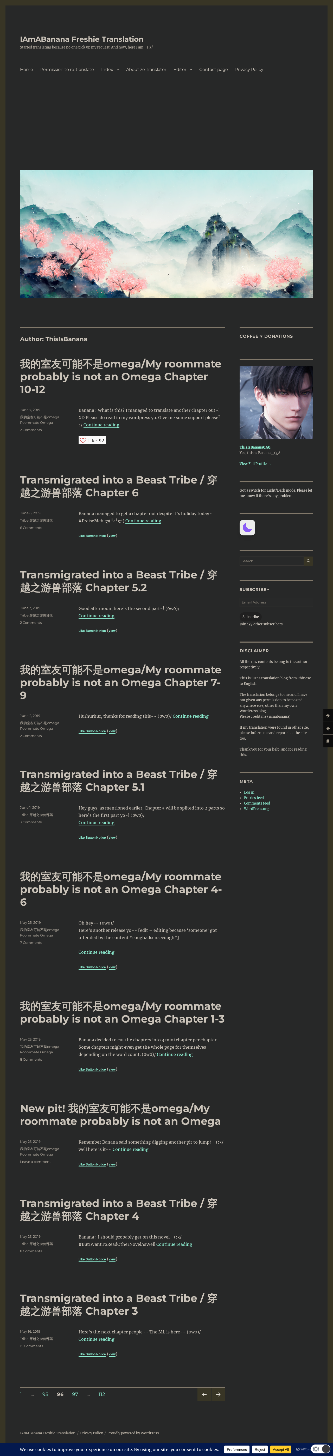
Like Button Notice (92, 535)
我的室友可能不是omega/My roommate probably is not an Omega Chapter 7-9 (120, 682)
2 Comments (31, 430)
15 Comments (31, 1346)
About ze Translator (146, 69)
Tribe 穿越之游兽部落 (36, 520)
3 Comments (31, 822)
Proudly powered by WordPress (133, 1433)
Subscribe (250, 617)
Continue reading (101, 424)
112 (103, 1394)
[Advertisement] (167, 126)
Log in (249, 792)
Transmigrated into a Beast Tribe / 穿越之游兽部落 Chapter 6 (118, 486)
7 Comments (31, 942)
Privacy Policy (249, 69)
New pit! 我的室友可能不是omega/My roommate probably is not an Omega (120, 1114)
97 (77, 1394)
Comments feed (257, 803)
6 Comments (31, 527)
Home (26, 69)
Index (107, 69)
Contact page (213, 69)
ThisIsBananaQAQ (255, 447)
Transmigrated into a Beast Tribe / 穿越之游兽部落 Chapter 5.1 (118, 780)
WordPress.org (256, 809)
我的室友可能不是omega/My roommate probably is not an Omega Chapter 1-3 (122, 1012)
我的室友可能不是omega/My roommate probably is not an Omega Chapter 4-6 (121, 889)
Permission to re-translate (67, 69)
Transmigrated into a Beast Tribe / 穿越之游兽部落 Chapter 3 (118, 1304)
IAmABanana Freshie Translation (82, 39)
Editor (180, 69)
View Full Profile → (255, 464)
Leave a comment (35, 1161)
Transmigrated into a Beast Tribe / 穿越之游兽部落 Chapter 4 (118, 1209)
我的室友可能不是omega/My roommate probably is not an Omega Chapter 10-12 (120, 376)
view (112, 535)
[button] (247, 527)
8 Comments (31, 1059)
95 (47, 1394)
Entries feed (254, 798)
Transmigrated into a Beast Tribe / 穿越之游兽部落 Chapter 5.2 (118, 581)
